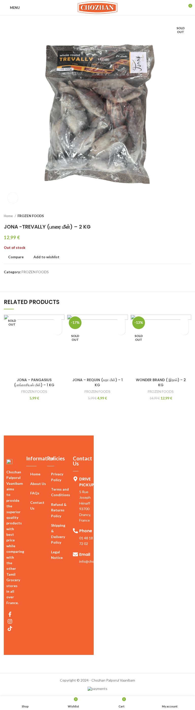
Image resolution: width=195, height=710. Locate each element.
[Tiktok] (9, 628)
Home (8, 216)
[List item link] (36, 474)
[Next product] (188, 216)
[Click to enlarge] (13, 198)
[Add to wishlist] (57, 321)
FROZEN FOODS (31, 216)
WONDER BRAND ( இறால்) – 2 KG (161, 382)
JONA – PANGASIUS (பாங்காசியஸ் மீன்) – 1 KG (34, 382)
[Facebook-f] (9, 614)
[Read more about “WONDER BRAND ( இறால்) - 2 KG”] (184, 330)
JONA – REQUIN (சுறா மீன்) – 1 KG (97, 382)
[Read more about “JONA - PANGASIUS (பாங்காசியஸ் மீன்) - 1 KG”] (57, 330)
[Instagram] (9, 621)
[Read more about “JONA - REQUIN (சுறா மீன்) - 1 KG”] (121, 330)
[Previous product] (178, 216)
